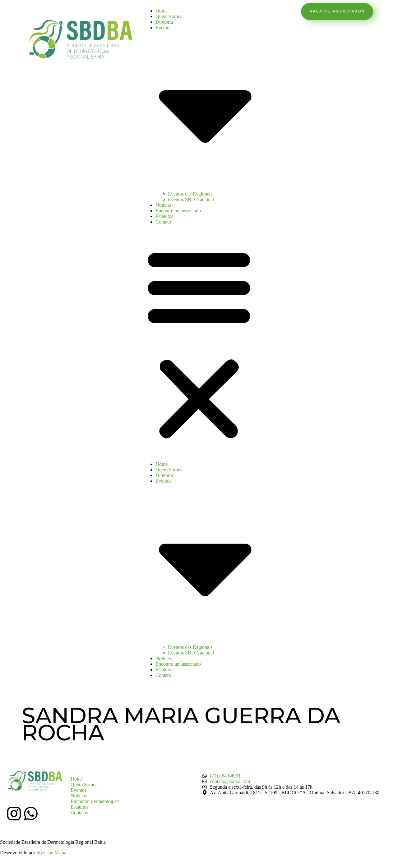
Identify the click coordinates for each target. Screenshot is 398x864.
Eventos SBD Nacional (191, 199)
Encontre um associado (178, 210)
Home (161, 10)
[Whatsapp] (31, 813)
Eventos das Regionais (190, 193)
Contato (163, 221)
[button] (199, 343)
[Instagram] (14, 813)
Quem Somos (168, 16)
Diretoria (164, 22)
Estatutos (164, 216)
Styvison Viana (51, 852)
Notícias (163, 205)
